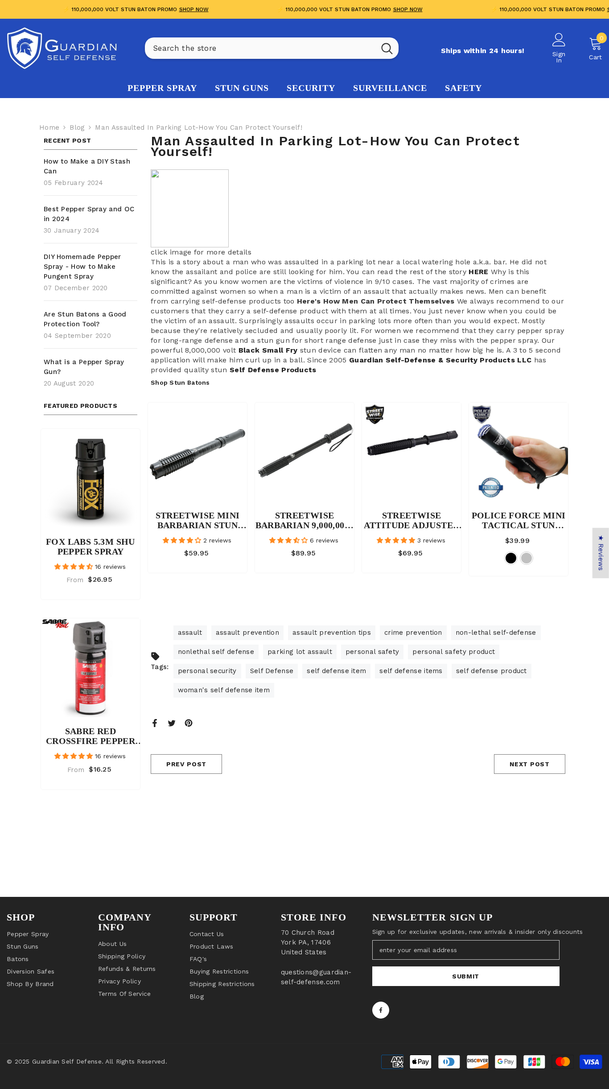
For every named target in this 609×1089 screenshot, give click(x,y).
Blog (77, 127)
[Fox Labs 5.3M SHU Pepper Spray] (90, 478)
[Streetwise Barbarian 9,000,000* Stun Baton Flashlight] (304, 452)
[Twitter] (172, 723)
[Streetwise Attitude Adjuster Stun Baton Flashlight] (411, 452)
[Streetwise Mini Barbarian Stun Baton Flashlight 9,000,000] (197, 452)
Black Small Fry (266, 350)
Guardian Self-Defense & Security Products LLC (440, 360)
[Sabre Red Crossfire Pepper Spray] (90, 667)
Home (49, 127)
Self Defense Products (273, 370)
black (511, 558)
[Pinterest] (189, 723)
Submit (465, 976)
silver (526, 558)
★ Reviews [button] (601, 553)
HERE (478, 271)
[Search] (272, 48)
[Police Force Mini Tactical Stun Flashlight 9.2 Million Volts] (518, 452)
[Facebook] (155, 723)
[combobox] (260, 48)
